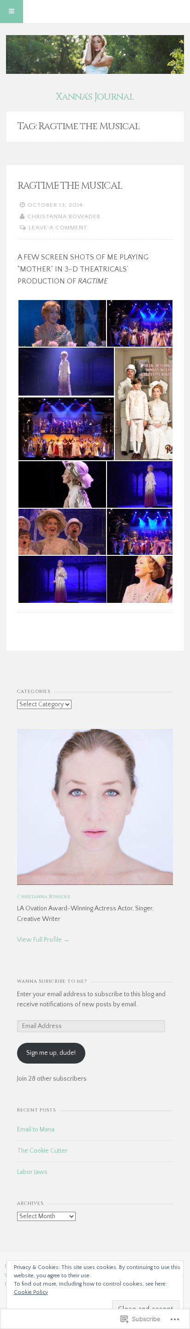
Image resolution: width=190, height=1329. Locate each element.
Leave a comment (58, 227)
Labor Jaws (32, 1172)
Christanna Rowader (64, 216)
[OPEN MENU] (11, 11)
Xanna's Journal (95, 96)
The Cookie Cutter (42, 1151)
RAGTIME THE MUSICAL (70, 186)
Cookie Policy (31, 1292)
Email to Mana (35, 1129)
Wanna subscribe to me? (52, 981)
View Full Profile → (43, 940)
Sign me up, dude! (51, 1053)
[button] (62, 323)
